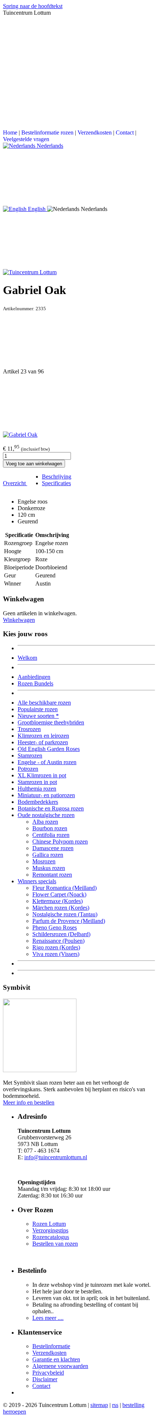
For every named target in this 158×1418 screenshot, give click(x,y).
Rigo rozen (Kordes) (56, 947)
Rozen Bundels (35, 683)
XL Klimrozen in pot (42, 775)
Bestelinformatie (51, 1346)
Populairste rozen (38, 709)
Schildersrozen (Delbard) (61, 934)
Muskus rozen (48, 868)
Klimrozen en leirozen (43, 736)
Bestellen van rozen (55, 1243)
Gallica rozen (47, 855)
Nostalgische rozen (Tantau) (64, 914)
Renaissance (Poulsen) (58, 941)
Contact (125, 132)
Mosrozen (43, 861)
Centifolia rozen (50, 835)
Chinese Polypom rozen (60, 841)
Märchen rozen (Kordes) (60, 908)
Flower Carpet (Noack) (59, 894)
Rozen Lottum (49, 1224)
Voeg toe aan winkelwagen (34, 463)
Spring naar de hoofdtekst (32, 6)
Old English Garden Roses (49, 749)
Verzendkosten (95, 132)
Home (10, 132)
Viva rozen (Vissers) (55, 954)
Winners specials (37, 881)
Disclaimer (44, 1379)
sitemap (99, 1405)
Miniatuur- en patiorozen (46, 795)
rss (115, 1405)
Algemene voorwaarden (60, 1366)
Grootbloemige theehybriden (51, 722)
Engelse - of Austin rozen (47, 762)
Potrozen (28, 769)
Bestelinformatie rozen (47, 132)
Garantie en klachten (56, 1359)
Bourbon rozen (49, 828)
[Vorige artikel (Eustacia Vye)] (79, 340)
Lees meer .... (48, 1318)
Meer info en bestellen (28, 1102)
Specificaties (56, 483)
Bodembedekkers (38, 802)
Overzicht (15, 483)
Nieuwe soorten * (38, 716)
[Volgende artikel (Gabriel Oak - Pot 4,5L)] (79, 403)
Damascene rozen (52, 848)
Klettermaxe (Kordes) (57, 901)
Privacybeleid (48, 1372)
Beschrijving (56, 476)
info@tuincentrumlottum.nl (55, 1157)
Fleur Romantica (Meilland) (64, 888)
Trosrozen (29, 729)
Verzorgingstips (50, 1230)
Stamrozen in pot (37, 782)
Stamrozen (30, 755)
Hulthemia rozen (37, 788)
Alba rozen (45, 822)
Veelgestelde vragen (26, 139)
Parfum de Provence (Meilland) (68, 921)
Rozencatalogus (50, 1237)
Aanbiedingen (34, 677)
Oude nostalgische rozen (46, 815)
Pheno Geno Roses (54, 927)
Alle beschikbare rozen (44, 702)
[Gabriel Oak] (20, 435)
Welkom (27, 658)
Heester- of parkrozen (43, 742)
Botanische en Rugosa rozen (51, 808)
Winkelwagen (19, 620)
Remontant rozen (52, 874)
